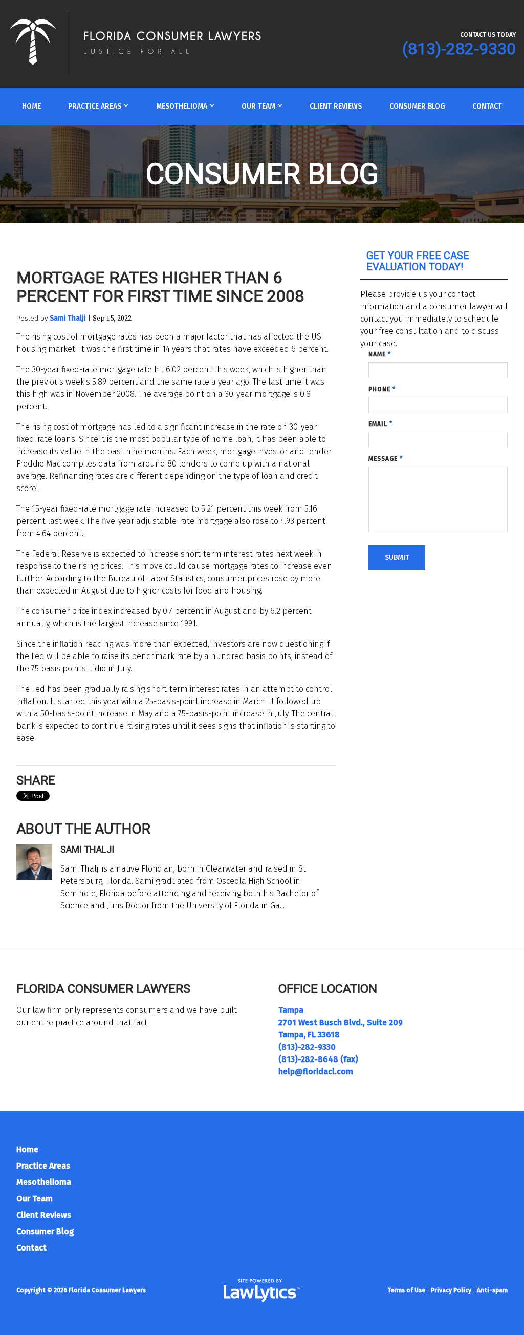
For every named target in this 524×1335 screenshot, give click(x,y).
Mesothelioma (181, 106)
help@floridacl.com (315, 1071)
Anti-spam (492, 1290)
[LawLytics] (262, 1290)
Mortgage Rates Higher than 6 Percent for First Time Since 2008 (160, 287)
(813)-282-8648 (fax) (318, 1059)
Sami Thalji (68, 318)
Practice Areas (94, 106)
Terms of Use (406, 1290)
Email (380, 424)
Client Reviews (336, 106)
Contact (487, 106)
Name (379, 354)
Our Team (258, 106)
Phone (382, 389)
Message (385, 458)
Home (31, 106)
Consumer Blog (417, 106)
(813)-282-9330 (459, 48)
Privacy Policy (451, 1290)
